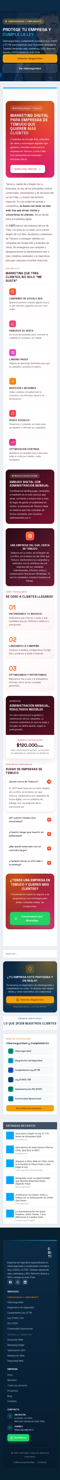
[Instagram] (18, 1282)
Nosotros (12, 1380)
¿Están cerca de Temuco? (23, 781)
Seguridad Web (15, 1360)
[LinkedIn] (25, 1282)
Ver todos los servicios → (30, 1108)
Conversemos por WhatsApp (32, 918)
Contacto (12, 1401)
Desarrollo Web (36, 1170)
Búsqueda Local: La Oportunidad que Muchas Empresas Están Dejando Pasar (32, 1181)
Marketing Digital (22, 1186)
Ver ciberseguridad (30, 68)
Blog (9, 1396)
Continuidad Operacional (20, 1328)
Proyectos (12, 1390)
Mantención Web (16, 1355)
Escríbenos (20, 1437)
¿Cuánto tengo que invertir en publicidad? (26, 834)
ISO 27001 (12, 1323)
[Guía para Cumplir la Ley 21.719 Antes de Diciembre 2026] (10, 1135)
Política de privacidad (24, 1462)
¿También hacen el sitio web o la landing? (26, 863)
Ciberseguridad (22, 1170)
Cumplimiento (21, 1139)
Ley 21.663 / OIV (15, 1318)
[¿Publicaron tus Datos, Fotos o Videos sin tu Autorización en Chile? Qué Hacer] (10, 1197)
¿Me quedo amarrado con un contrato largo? (25, 848)
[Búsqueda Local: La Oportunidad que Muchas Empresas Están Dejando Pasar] (10, 1180)
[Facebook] (10, 1282)
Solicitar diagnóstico (30, 58)
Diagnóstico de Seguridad (20, 1307)
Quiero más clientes (25, 168)
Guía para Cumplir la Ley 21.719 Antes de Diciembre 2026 (32, 1135)
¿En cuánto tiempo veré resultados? (22, 819)
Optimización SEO (16, 1350)
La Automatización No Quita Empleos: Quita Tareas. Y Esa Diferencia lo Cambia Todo (30, 1214)
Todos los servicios (17, 1385)
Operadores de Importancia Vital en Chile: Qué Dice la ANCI (34, 1149)
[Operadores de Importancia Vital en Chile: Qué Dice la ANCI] (10, 1149)
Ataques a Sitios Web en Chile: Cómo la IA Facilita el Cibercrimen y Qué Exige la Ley (34, 1164)
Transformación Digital (25, 1220)
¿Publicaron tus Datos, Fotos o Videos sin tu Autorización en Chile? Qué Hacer (34, 1197)
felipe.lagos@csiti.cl (24, 1430)
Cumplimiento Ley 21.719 (19, 1312)
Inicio (10, 1374)
